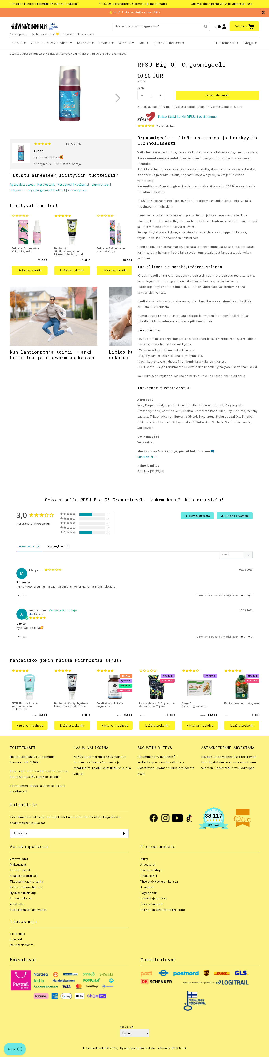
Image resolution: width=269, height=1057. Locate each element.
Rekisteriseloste (22, 945)
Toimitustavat (20, 870)
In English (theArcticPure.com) (162, 910)
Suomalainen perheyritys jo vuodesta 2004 (221, 4)
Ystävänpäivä (77, 190)
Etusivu (14, 54)
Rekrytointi (148, 876)
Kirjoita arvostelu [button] (237, 516)
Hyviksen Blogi (151, 870)
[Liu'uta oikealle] (117, 98)
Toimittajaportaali (153, 898)
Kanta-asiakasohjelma (26, 887)
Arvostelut (148, 864)
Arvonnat (147, 887)
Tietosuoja (17, 934)
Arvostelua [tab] (26, 546)
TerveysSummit (151, 904)
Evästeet (16, 939)
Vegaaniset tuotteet (50, 190)
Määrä (141, 88)
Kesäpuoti (65, 184)
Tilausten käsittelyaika (26, 881)
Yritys (144, 859)
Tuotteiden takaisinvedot (28, 910)
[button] (244, 26)
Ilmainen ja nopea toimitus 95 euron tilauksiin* (44, 4)
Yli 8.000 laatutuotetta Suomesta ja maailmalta (133, 4)
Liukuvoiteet (81, 54)
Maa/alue (126, 1027)
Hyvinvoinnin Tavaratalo (137, 1048)
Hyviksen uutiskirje (23, 893)
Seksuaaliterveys (59, 54)
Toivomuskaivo (87, 34)
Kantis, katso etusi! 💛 (45, 34)
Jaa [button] (23, 595)
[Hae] (205, 26)
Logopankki (149, 893)
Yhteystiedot (19, 859)
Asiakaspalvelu (19, 34)
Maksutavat (18, 864)
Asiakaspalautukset (24, 876)
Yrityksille (68, 34)
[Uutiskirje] (124, 833)
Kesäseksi (82, 184)
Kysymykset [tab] (56, 546)
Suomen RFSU (147, 457)
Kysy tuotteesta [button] (199, 516)
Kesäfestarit (46, 184)
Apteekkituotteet (33, 54)
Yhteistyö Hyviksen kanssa (159, 881)
